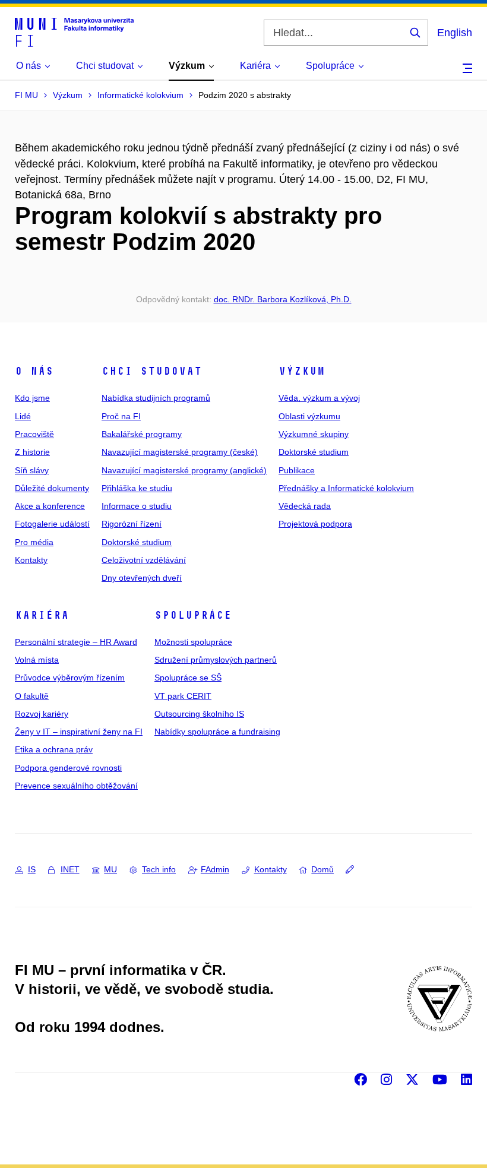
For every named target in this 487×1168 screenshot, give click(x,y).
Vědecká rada (305, 506)
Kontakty (31, 560)
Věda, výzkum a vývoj (319, 398)
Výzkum (302, 371)
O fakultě (32, 696)
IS (32, 869)
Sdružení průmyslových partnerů (215, 659)
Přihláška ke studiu (137, 488)
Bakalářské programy (142, 434)
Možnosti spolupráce (193, 642)
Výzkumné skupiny (314, 434)
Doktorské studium (137, 542)
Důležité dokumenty (52, 488)
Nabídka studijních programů (156, 398)
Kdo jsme (32, 398)
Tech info (159, 869)
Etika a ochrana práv (54, 749)
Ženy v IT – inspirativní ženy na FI (79, 731)
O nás (34, 371)
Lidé (23, 416)
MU (110, 869)
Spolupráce (193, 615)
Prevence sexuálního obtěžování (76, 785)
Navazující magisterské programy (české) (180, 452)
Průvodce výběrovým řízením (70, 677)
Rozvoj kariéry (41, 713)
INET (70, 869)
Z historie (32, 452)
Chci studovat (152, 371)
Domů (322, 869)
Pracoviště (34, 434)
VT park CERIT (182, 696)
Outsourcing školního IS (199, 713)
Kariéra (42, 615)
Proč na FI (121, 416)
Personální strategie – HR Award (76, 642)
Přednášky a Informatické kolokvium (346, 488)
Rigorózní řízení (132, 523)
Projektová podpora (315, 523)
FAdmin (215, 869)
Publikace (297, 470)
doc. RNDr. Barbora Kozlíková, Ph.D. (283, 299)
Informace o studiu (137, 506)
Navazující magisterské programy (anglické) (184, 470)
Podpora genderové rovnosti (68, 768)
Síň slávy (32, 470)
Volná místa (37, 659)
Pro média (34, 542)
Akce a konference (50, 506)
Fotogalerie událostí (52, 523)
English (454, 33)
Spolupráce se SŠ (188, 677)
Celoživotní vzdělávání (144, 560)
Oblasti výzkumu (309, 416)
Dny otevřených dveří (142, 578)
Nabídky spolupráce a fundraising (217, 731)
